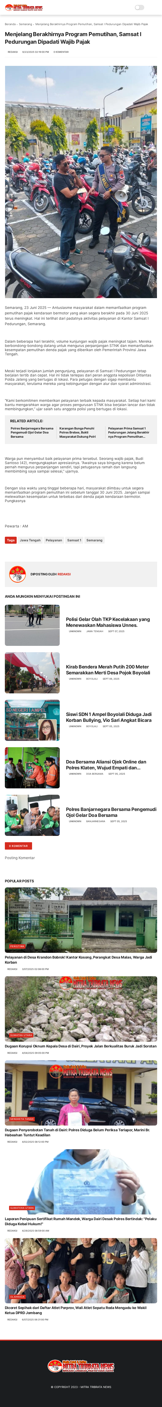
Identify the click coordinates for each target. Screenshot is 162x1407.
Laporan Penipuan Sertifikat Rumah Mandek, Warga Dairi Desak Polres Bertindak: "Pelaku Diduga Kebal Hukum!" (81, 1221)
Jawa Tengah (30, 540)
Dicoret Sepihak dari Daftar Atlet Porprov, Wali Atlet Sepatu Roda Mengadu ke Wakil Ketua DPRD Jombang (76, 1310)
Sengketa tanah (22, 1119)
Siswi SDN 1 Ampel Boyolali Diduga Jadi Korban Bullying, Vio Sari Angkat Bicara (109, 717)
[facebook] (8, 551)
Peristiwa (17, 946)
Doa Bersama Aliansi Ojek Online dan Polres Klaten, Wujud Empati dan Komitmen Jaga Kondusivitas (106, 765)
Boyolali (92, 678)
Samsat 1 (74, 540)
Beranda (10, 24)
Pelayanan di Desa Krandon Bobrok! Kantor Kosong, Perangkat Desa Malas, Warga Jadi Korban (78, 959)
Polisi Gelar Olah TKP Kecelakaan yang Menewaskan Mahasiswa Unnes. (108, 622)
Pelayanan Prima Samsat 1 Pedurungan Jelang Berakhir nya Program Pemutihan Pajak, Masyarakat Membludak (128, 432)
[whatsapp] (25, 551)
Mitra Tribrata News (96, 1387)
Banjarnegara (95, 821)
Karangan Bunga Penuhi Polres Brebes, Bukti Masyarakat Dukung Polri (77, 432)
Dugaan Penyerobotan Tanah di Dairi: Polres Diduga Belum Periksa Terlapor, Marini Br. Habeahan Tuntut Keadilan (77, 1132)
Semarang (25, 24)
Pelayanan (54, 540)
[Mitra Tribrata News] (24, 10)
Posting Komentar (20, 858)
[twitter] (17, 551)
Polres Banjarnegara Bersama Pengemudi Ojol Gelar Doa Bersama (32, 432)
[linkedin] (42, 551)
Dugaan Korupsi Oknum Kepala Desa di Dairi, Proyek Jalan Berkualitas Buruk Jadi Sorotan (81, 1046)
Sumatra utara (21, 1035)
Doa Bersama (94, 773)
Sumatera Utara (22, 1207)
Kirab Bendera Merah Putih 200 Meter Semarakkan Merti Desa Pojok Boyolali (108, 670)
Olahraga (17, 1296)
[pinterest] (34, 551)
